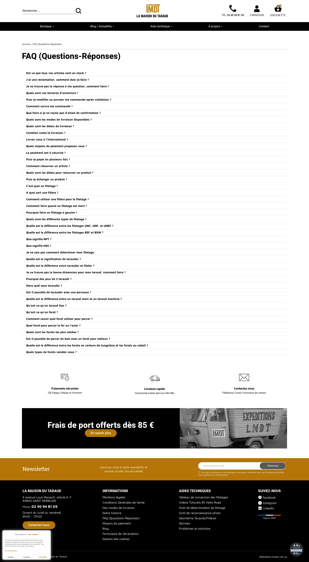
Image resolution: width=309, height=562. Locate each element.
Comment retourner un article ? (48, 166)
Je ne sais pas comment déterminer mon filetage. (60, 252)
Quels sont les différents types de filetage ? (56, 219)
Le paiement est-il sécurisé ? (46, 152)
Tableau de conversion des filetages (203, 497)
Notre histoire (111, 513)
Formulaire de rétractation (120, 533)
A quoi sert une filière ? (42, 192)
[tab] (154, 73)
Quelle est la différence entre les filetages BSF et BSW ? (64, 232)
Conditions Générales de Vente (123, 502)
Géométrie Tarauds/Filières (197, 518)
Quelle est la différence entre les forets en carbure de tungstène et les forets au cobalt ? (87, 345)
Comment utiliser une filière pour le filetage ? (57, 199)
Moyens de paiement (116, 523)
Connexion (257, 15)
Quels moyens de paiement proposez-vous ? (56, 146)
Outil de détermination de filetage (202, 507)
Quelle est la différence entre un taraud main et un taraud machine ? (74, 299)
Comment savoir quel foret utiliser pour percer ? (59, 318)
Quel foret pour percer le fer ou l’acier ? (53, 325)
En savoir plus (101, 433)
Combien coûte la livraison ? (45, 132)
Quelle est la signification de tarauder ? (53, 259)
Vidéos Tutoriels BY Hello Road (200, 502)
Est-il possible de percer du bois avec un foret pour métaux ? (68, 338)
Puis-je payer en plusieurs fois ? (48, 159)
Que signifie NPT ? (38, 239)
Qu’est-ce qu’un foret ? (42, 312)
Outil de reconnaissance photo (200, 513)
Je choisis (26, 557)
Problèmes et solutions (194, 528)
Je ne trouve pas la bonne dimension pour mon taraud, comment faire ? (76, 272)
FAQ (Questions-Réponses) (121, 518)
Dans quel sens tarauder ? (44, 285)
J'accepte (43, 557)
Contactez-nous (38, 525)
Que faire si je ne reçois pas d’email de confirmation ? (63, 113)
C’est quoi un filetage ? (42, 186)
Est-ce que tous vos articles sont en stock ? (56, 73)
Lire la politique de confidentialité (213, 475)
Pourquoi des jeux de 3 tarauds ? (49, 279)
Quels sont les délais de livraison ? (50, 126)
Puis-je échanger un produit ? (46, 179)
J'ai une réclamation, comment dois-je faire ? (57, 79)
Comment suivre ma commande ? (49, 106)
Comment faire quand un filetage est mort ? (56, 206)
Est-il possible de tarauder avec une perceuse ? (58, 292)
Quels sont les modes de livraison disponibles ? (59, 119)
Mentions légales (113, 497)
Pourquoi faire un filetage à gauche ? (51, 212)
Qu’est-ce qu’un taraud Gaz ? (46, 305)
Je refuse (10, 557)
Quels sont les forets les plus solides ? (52, 332)
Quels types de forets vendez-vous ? (51, 352)
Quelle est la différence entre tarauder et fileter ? (60, 265)
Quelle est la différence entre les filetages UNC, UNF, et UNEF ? (69, 225)
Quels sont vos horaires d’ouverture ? (52, 93)
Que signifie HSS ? (38, 245)
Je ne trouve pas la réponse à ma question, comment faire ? (67, 86)
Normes (184, 523)
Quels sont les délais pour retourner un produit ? (59, 172)
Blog (105, 528)
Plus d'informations (11, 551)
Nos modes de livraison (118, 507)
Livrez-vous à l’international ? (47, 139)
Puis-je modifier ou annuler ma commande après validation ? (68, 99)
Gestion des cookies (116, 539)
